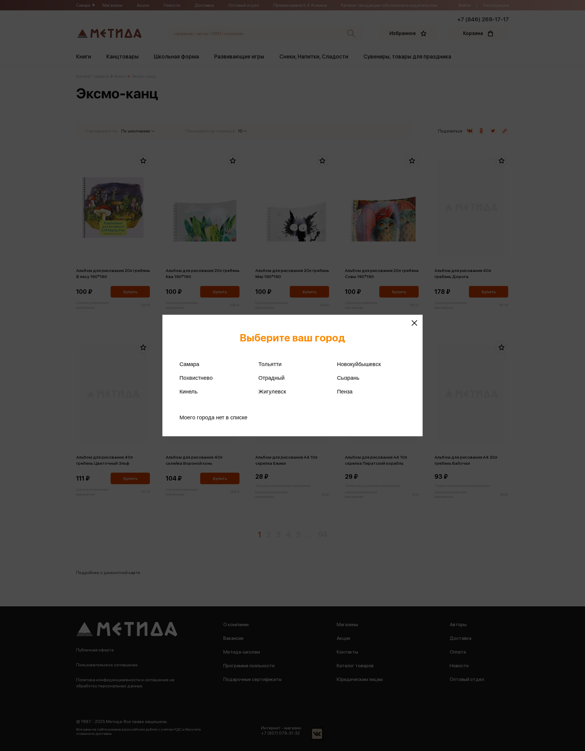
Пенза (345, 392)
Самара (189, 364)
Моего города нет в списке (213, 417)
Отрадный (271, 378)
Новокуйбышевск (359, 364)
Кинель (188, 392)
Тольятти (270, 364)
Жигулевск (272, 392)
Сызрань (348, 378)
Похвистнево (196, 378)
